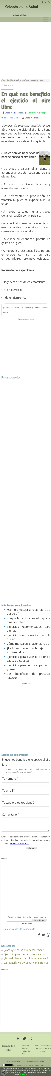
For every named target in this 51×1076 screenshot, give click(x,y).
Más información (33, 1074)
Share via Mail (31, 117)
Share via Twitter (12, 117)
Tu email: (8, 790)
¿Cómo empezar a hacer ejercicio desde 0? (28, 611)
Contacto (25, 1048)
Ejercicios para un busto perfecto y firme (28, 667)
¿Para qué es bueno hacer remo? (24, 950)
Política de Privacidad (26, 1052)
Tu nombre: (10, 778)
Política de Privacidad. (19, 843)
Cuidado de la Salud (21, 6)
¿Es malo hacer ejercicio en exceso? (26, 958)
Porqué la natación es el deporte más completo (28, 620)
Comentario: (10, 814)
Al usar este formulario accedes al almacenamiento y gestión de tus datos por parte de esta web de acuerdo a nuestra (25, 840)
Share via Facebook (14, 112)
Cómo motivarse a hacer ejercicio (28, 643)
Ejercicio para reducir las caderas (25, 954)
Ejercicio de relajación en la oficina (28, 637)
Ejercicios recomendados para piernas (28, 628)
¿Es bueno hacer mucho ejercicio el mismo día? (28, 650)
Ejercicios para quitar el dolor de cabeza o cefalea (28, 658)
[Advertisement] (25, 48)
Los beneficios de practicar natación (28, 675)
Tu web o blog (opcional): (18, 802)
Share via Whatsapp (37, 112)
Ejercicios (7, 85)
